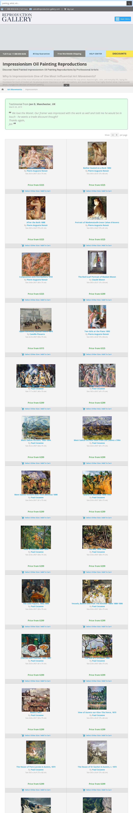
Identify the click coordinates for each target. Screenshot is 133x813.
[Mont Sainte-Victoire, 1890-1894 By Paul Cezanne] (36, 438)
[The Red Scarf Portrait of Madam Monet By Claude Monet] (97, 273)
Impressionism (31, 89)
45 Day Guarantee (41, 53)
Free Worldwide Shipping (69, 53)
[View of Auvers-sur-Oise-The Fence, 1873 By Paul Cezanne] (97, 709)
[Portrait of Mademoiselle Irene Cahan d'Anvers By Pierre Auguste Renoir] (97, 219)
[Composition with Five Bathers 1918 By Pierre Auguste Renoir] (36, 275)
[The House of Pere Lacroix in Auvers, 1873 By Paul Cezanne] (35, 763)
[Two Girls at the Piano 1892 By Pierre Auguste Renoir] (97, 328)
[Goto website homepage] (17, 21)
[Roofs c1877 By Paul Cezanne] (36, 711)
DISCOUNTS (119, 53)
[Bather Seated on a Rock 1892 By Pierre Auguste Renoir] (97, 164)
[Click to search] (129, 3)
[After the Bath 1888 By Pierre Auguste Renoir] (35, 219)
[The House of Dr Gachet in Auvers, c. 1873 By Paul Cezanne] (97, 763)
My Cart (70, 9)
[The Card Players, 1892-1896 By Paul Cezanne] (36, 602)
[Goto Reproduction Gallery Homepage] (3, 89)
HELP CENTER (95, 53)
